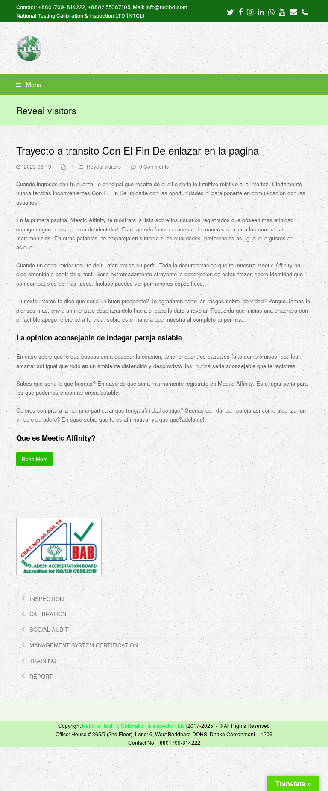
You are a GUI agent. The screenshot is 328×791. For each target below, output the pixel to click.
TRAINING (42, 660)
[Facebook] (240, 11)
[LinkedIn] (261, 11)
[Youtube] (282, 11)
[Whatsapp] (271, 11)
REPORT (41, 676)
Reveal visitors (104, 166)
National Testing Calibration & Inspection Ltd (133, 725)
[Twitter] (230, 11)
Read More (35, 459)
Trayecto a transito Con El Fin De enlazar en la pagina (137, 150)
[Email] (293, 11)
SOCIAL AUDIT (48, 629)
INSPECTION (46, 599)
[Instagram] (250, 11)
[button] (163, 84)
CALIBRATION (47, 614)
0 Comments (154, 166)
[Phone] (305, 11)
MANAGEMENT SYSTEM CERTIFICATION (83, 645)
